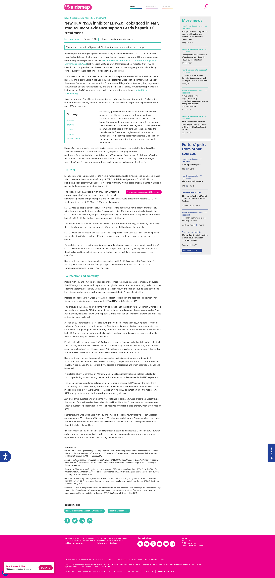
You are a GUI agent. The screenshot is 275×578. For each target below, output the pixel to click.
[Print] (90, 520)
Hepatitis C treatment (118, 511)
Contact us (186, 540)
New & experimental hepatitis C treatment (85, 18)
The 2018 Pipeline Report (193, 181)
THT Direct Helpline (189, 543)
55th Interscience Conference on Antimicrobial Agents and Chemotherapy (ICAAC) (111, 62)
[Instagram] (172, 544)
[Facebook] (67, 520)
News (132, 6)
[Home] (97, 7)
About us (166, 6)
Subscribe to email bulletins (193, 545)
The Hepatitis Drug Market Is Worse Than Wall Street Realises (194, 198)
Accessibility (69, 571)
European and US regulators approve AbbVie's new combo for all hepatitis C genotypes (195, 35)
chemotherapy (73, 139)
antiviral (70, 125)
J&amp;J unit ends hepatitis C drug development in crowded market (195, 238)
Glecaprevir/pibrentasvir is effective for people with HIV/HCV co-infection (194, 57)
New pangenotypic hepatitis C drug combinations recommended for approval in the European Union (195, 101)
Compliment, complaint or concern (91, 571)
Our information (115, 571)
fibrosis (70, 120)
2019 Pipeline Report (191, 164)
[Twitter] (75, 520)
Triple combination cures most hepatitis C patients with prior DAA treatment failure (194, 125)
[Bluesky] (147, 544)
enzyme (70, 134)
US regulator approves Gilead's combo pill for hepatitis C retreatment (195, 78)
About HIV (151, 6)
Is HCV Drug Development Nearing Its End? (194, 219)
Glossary (72, 114)
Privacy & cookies (132, 571)
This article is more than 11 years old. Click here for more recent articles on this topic (105, 47)
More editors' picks (191, 250)
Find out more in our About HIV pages (143, 192)
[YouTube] (166, 544)
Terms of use (148, 571)
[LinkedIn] (82, 520)
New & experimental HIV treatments (192, 160)
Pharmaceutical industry (191, 192)
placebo (70, 129)
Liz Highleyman (71, 39)
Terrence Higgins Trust (166, 571)
